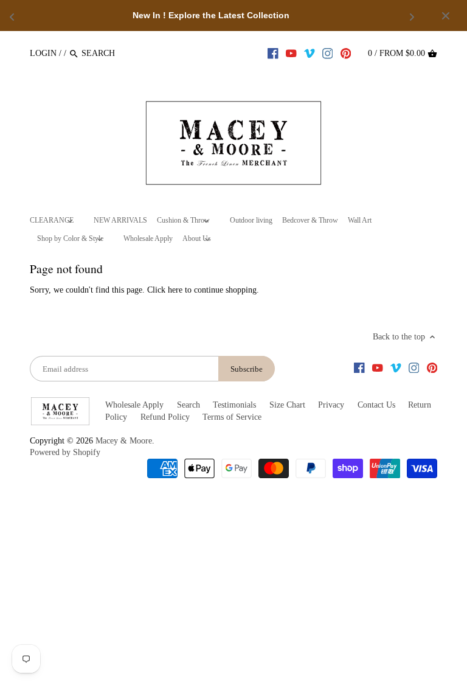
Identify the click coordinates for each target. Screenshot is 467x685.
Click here (164, 289)
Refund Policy (165, 417)
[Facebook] (273, 52)
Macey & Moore (123, 440)
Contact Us (376, 404)
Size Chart (287, 404)
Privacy (331, 404)
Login (43, 53)
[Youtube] (291, 52)
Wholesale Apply (134, 404)
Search (188, 404)
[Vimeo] (309, 52)
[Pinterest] (346, 52)
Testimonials (234, 404)
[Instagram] (327, 52)
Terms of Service (231, 417)
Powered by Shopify (65, 452)
